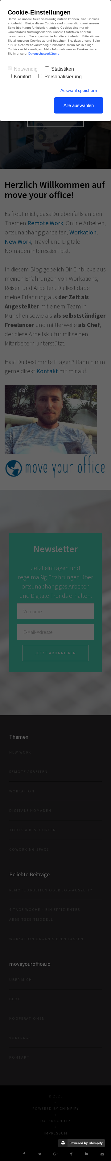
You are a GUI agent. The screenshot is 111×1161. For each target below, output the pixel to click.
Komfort (22, 76)
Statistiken (62, 69)
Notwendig (26, 69)
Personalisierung (63, 76)
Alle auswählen (79, 105)
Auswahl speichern (78, 90)
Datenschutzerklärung (44, 53)
